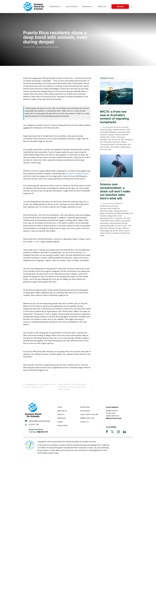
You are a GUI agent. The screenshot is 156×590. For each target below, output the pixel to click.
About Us (102, 6)
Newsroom (87, 6)
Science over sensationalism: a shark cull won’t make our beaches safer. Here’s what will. (115, 191)
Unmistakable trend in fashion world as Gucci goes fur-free (40, 385)
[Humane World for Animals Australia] (33, 6)
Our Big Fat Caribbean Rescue (77, 173)
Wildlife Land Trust (87, 418)
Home (59, 407)
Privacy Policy (62, 425)
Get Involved (71, 6)
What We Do (54, 6)
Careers (60, 422)
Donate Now (85, 407)
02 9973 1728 (34, 424)
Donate (120, 6)
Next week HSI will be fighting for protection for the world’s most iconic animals (73, 386)
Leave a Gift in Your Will (89, 414)
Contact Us (84, 422)
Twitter (112, 431)
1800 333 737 (42, 432)
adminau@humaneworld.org (39, 421)
